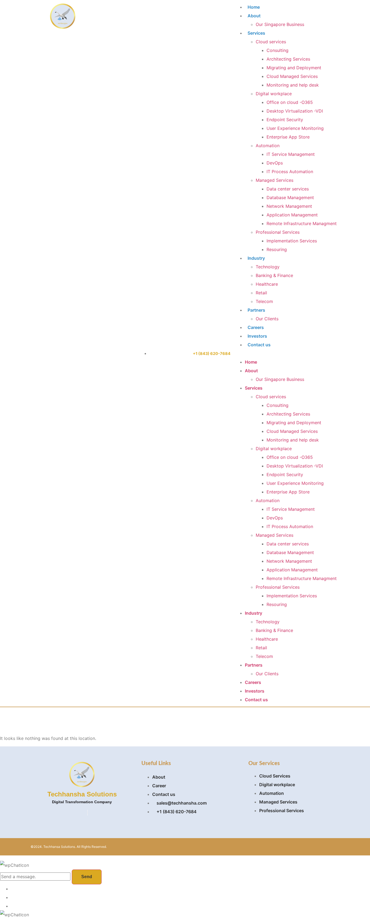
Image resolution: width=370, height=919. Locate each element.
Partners (256, 310)
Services (256, 33)
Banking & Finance (274, 275)
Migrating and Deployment (294, 67)
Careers (256, 327)
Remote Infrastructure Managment (302, 223)
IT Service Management (291, 154)
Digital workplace (274, 93)
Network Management (289, 206)
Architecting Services (288, 59)
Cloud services (271, 41)
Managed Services (274, 180)
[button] (285, 353)
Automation (268, 145)
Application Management (292, 215)
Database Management (290, 197)
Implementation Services (292, 240)
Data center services (288, 189)
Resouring (277, 249)
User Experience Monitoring (295, 128)
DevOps (275, 163)
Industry (256, 258)
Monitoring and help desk (293, 85)
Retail (261, 292)
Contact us (259, 344)
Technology (268, 266)
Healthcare (267, 284)
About (254, 15)
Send (86, 876)
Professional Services (278, 232)
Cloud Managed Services (292, 76)
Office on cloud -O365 (290, 102)
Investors (257, 336)
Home (254, 7)
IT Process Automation (290, 171)
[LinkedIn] (87, 813)
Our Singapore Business (280, 24)
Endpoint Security (285, 119)
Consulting (277, 50)
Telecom (264, 301)
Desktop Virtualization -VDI (295, 111)
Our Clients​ (267, 318)
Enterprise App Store (288, 137)
